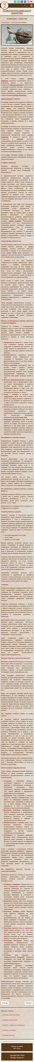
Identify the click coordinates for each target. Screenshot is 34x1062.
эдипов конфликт (15, 221)
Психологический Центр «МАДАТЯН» (17, 12)
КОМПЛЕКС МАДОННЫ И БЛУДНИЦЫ (13, 1025)
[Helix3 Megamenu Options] (31, 5)
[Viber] (21, 2)
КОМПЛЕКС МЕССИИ (8, 1035)
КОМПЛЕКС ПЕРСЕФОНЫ (9, 1020)
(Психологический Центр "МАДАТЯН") (14, 22)
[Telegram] (15, 2)
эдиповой (20, 139)
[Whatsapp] (18, 2)
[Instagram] (28, 2)
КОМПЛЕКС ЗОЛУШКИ (9, 1030)
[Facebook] (25, 2)
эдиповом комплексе (16, 85)
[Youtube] (31, 2)
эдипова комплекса (19, 95)
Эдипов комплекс (7, 99)
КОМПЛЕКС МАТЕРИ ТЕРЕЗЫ (11, 1015)
